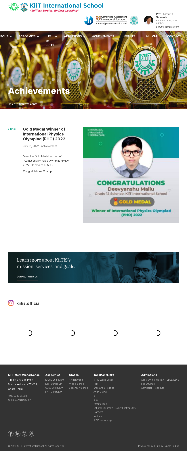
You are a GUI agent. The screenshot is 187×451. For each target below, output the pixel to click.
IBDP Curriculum (53, 383)
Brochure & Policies (104, 387)
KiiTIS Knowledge (103, 420)
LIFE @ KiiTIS (50, 41)
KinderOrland (76, 379)
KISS (96, 400)
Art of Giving (100, 391)
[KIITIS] (56, 7)
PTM (96, 383)
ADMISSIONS (73, 36)
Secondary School (79, 387)
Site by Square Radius (167, 446)
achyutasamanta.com (167, 26)
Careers (98, 412)
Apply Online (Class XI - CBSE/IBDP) (160, 379)
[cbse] (134, 20)
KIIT (95, 396)
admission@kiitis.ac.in (19, 400)
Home (11, 103)
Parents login (100, 404)
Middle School (77, 383)
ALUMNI (151, 36)
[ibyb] (88, 20)
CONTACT (174, 36)
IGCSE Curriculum (54, 379)
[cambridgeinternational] (111, 20)
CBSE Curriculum (54, 387)
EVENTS (130, 36)
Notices (98, 416)
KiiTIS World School (104, 379)
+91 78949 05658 (17, 396)
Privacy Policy (145, 446)
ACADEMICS (27, 36)
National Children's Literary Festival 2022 (115, 408)
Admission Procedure (152, 387)
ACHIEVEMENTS (103, 36)
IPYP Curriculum (53, 391)
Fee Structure (148, 383)
